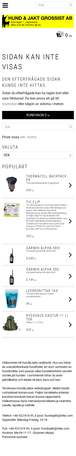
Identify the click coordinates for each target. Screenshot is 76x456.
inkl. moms (28, 137)
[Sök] (71, 5)
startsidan (9, 103)
